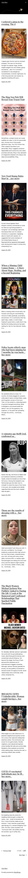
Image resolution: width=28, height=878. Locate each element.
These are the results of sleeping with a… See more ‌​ (12, 513)
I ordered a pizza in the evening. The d (12, 23)
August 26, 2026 (5, 81)
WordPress (17, 872)
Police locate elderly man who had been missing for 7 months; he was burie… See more (13, 351)
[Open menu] (26, 2)
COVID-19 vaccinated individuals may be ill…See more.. (12, 774)
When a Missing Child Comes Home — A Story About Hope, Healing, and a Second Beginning (13, 269)
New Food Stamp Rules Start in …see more (12, 177)
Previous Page (6, 850)
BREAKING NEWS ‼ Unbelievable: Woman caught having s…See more (12, 698)
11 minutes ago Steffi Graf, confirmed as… (13, 435)
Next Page (23, 855)
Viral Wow (4, 2)
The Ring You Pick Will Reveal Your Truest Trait (13, 98)
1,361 (24, 850)
